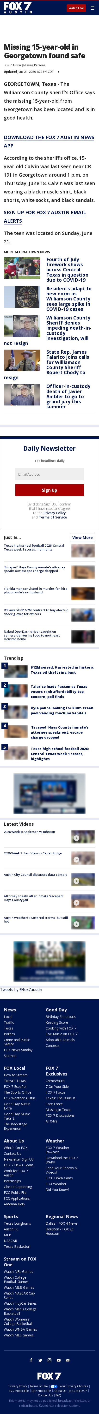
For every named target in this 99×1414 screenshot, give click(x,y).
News (10, 1010)
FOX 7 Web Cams (59, 1178)
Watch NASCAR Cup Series (19, 1295)
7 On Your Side (57, 1086)
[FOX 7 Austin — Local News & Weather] (18, 7)
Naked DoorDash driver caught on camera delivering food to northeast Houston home (32, 635)
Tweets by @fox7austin (21, 989)
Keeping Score (57, 1022)
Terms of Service (53, 517)
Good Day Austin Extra (17, 1106)
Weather (55, 1141)
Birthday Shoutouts (61, 1016)
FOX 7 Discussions (60, 1115)
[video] (83, 836)
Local (8, 1016)
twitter (40, 1360)
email (68, 1360)
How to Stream (16, 1075)
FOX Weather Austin (19, 1098)
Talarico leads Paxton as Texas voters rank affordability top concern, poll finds (59, 691)
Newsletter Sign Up (19, 1159)
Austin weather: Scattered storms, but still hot (36, 920)
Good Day (56, 1010)
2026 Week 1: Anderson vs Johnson (29, 832)
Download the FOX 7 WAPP (62, 1159)
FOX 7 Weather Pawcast (57, 1149)
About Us (14, 1141)
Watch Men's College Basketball (20, 1311)
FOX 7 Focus (55, 1092)
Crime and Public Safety (17, 1041)
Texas (8, 1028)
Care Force (54, 1104)
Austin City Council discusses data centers (35, 874)
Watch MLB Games (19, 1287)
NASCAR (10, 1240)
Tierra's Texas (15, 1080)
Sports (11, 1216)
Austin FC (11, 1229)
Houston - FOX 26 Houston (60, 1231)
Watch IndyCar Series (20, 1303)
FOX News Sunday (18, 1050)
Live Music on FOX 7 (61, 1034)
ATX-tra (51, 1121)
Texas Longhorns (17, 1223)
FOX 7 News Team (18, 1165)
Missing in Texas (58, 1109)
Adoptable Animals (60, 1039)
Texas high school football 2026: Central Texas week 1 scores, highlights (34, 547)
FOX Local (14, 1068)
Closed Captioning (18, 1186)
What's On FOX (15, 1147)
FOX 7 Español (15, 1086)
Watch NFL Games (18, 1271)
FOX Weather (56, 1184)
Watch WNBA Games (20, 1329)
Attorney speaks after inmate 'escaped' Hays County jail (33, 898)
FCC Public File (15, 1192)
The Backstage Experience (15, 1126)
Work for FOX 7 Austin (16, 1172)
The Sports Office (17, 1092)
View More (82, 537)
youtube (58, 1360)
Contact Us (12, 1153)
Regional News (62, 1216)
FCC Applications (17, 1198)
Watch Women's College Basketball (18, 1321)
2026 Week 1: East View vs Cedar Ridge (33, 853)
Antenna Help (14, 1204)
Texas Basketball (17, 1246)
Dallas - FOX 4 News (62, 1223)
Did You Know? (57, 1189)
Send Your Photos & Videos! (61, 1170)
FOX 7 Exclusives (56, 1071)
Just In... (12, 537)
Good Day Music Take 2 (17, 1116)
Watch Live (76, 8)
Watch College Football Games (16, 1279)
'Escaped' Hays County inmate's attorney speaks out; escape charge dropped (34, 569)
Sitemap (10, 1055)
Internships (12, 1181)
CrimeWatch (55, 1080)
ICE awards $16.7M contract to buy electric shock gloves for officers (36, 612)
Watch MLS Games (19, 1335)
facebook (31, 1360)
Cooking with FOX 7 (61, 1028)
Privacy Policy (54, 513)
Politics (9, 1034)
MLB (7, 1235)
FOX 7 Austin (12, 65)
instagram (49, 1360)
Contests (53, 1045)
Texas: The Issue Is (60, 1098)
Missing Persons (34, 65)
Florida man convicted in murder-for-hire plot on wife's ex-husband (36, 590)
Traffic (9, 1022)
